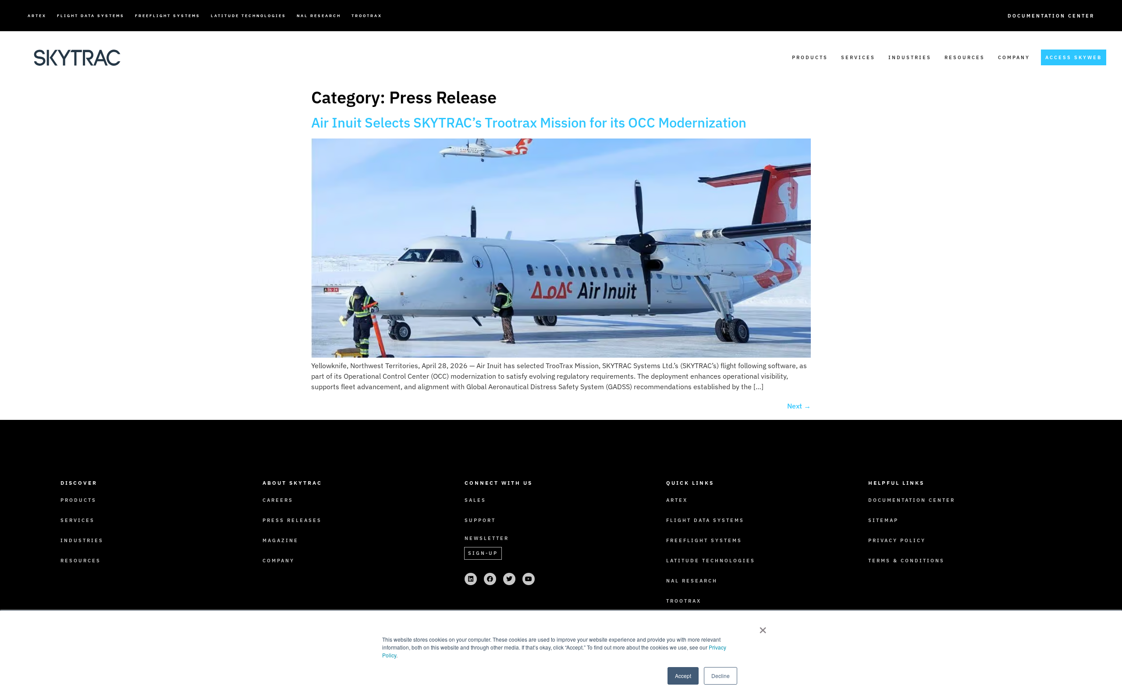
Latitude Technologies (248, 15)
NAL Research (319, 15)
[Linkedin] (471, 579)
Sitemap (883, 520)
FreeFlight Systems (167, 15)
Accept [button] (683, 675)
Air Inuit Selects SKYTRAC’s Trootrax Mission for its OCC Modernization (528, 122)
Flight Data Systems (90, 15)
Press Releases (292, 520)
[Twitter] (509, 579)
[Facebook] (490, 579)
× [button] (763, 627)
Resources (964, 57)
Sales (475, 500)
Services (858, 57)
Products (810, 57)
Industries (909, 57)
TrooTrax (367, 15)
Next (799, 405)
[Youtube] (528, 579)
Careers (278, 500)
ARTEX (37, 15)
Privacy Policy (897, 540)
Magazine (280, 540)
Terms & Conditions (906, 561)
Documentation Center (1051, 16)
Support (480, 520)
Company (1014, 57)
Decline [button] (720, 675)
